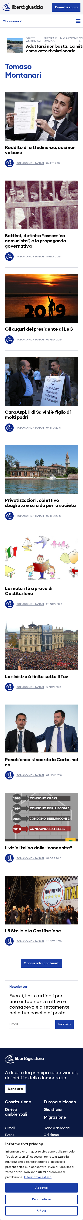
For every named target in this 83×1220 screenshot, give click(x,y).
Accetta (41, 1187)
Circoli (9, 1128)
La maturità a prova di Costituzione (28, 591)
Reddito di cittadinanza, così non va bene (40, 150)
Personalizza (41, 1199)
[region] (41, 1178)
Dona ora (15, 1089)
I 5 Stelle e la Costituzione (33, 931)
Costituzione (18, 1102)
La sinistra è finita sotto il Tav (36, 676)
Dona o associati (57, 1128)
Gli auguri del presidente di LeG (39, 329)
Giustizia (53, 1110)
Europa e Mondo (60, 1102)
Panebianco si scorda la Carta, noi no (41, 762)
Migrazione (55, 1117)
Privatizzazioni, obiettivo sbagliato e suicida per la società (40, 503)
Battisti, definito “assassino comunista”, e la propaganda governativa (35, 240)
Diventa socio (66, 7)
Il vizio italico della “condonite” (38, 847)
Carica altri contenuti (41, 963)
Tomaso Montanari (30, 163)
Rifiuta (42, 1210)
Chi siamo (11, 21)
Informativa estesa (38, 1177)
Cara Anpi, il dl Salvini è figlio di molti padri (38, 415)
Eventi (9, 1135)
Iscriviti (64, 1024)
